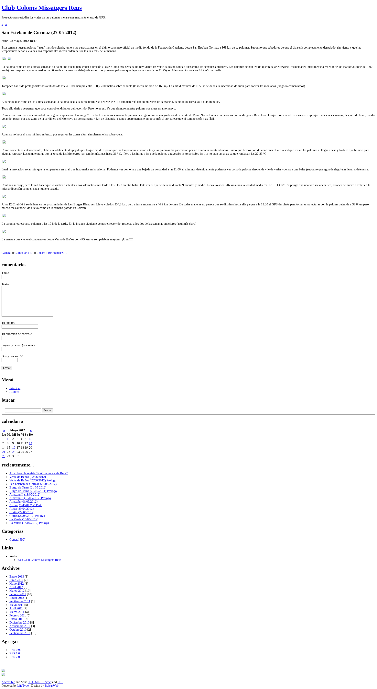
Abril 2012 (16, 587)
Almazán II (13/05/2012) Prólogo (30, 498)
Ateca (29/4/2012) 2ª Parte (25, 505)
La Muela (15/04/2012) (23, 519)
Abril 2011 (16, 608)
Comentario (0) (24, 252)
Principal (14, 388)
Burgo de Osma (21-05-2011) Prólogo (33, 491)
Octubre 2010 (18, 629)
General (6, 252)
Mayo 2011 (16, 604)
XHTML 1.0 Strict (39, 682)
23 (13, 452)
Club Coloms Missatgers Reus (42, 7)
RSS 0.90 (15, 649)
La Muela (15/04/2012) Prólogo (29, 522)
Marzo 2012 (17, 590)
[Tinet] (3, 675)
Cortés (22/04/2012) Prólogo (27, 515)
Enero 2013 (16, 576)
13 (30, 443)
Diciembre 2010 (19, 622)
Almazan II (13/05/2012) (24, 494)
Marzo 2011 (16, 612)
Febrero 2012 (17, 594)
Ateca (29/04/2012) (21, 508)
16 (13, 447)
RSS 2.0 (14, 657)
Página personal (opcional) (18, 345)
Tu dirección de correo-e (17, 334)
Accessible (8, 682)
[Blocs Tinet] (3, 671)
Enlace (41, 252)
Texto (5, 284)
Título (5, 273)
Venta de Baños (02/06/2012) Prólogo (32, 480)
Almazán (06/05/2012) (23, 501)
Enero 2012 (16, 597)
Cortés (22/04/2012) (21, 512)
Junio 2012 (16, 580)
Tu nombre (8, 322)
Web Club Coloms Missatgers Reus (39, 559)
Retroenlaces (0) (58, 252)
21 (3, 452)
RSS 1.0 (14, 653)
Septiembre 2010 (19, 633)
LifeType (23, 685)
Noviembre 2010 (19, 626)
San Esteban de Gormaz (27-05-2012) (33, 484)
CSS (60, 682)
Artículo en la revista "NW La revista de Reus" (38, 473)
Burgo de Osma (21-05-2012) (27, 487)
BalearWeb (52, 685)
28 (3, 456)
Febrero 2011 (17, 615)
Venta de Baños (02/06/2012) (27, 476)
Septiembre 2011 (19, 601)
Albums (14, 391)
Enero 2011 (16, 619)
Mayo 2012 (16, 583)
